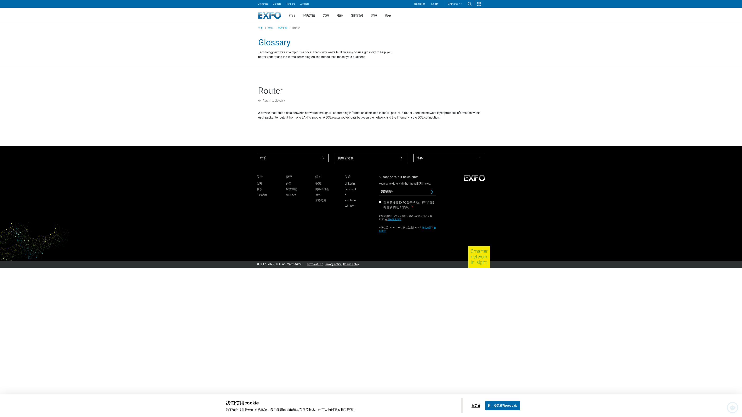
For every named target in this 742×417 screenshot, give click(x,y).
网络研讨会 (322, 189)
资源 (374, 15)
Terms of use (315, 264)
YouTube (350, 200)
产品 (292, 15)
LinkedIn (350, 183)
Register (419, 3)
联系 (388, 15)
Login (434, 3)
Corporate (263, 4)
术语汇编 (282, 28)
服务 (340, 15)
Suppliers (304, 4)
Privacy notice (333, 264)
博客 (318, 194)
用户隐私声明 (394, 219)
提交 (433, 193)
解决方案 (309, 15)
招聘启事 (262, 194)
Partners (290, 4)
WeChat (349, 206)
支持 (326, 15)
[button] (469, 4)
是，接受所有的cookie (502, 405)
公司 (259, 183)
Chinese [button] (453, 3)
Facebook (351, 189)
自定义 (475, 405)
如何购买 (357, 15)
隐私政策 (426, 227)
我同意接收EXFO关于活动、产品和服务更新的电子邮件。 (408, 205)
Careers (277, 4)
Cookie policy (351, 264)
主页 (260, 28)
